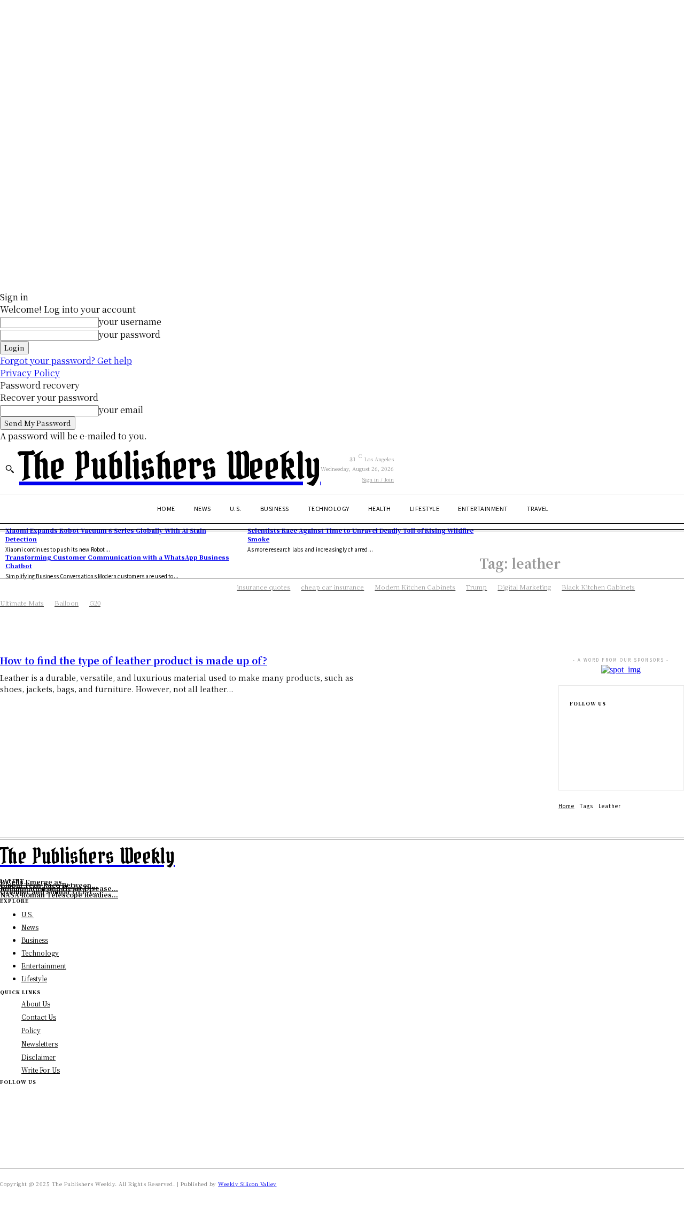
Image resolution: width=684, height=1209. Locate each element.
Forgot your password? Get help (66, 360)
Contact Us (38, 1016)
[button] (9, 468)
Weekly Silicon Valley (247, 1184)
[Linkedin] (572, 753)
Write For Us (40, 1069)
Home (566, 806)
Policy (31, 1030)
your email (121, 410)
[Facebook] (572, 719)
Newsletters (39, 1043)
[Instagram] (572, 736)
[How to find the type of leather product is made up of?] (460, 702)
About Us (35, 1003)
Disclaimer (38, 1056)
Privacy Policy (30, 373)
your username (130, 321)
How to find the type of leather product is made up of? (133, 660)
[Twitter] (572, 770)
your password (129, 334)
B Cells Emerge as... (34, 881)
